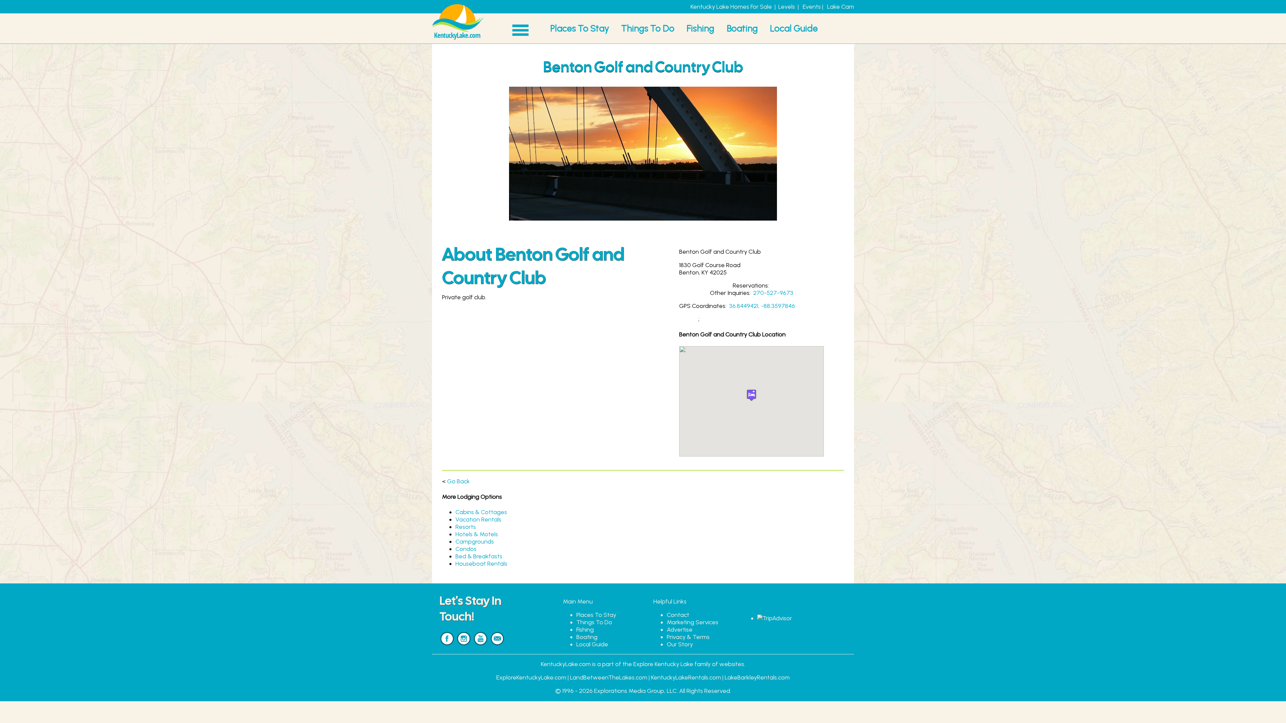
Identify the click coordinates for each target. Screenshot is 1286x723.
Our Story (680, 644)
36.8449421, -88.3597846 (762, 306)
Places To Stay (579, 28)
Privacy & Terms (688, 637)
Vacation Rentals (478, 519)
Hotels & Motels (476, 534)
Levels (786, 6)
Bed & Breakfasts (478, 556)
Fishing (700, 28)
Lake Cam (840, 6)
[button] (751, 395)
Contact (678, 615)
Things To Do (647, 28)
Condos (466, 549)
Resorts (465, 527)
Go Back (458, 481)
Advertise (680, 629)
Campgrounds (474, 541)
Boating (742, 28)
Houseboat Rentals (481, 563)
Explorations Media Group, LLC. (636, 691)
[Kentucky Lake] (458, 40)
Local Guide (794, 28)
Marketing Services (692, 622)
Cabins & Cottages (481, 512)
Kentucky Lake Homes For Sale (731, 6)
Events (812, 6)
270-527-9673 (773, 293)
